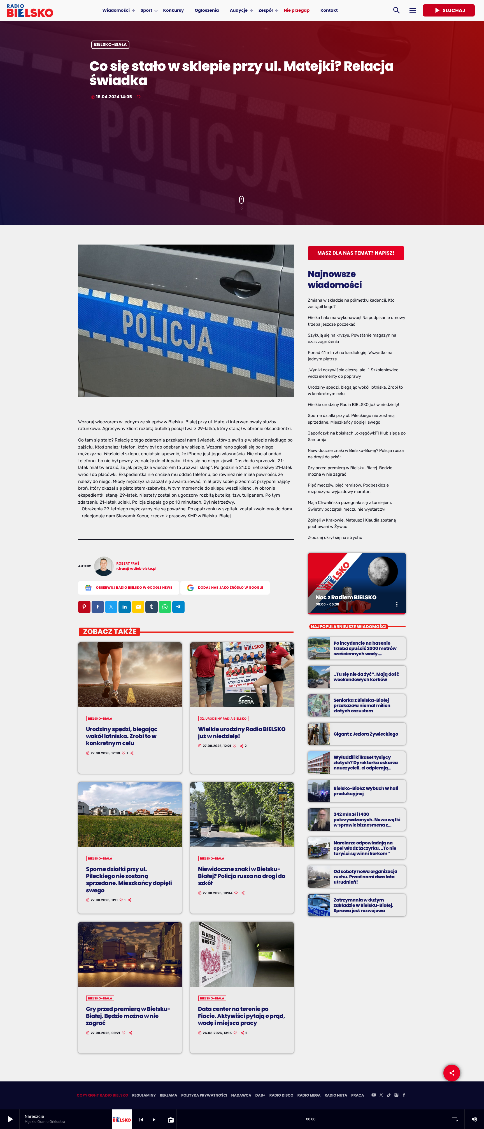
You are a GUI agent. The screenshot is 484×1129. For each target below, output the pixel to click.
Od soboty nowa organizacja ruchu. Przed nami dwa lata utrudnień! (365, 876)
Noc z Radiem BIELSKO (346, 597)
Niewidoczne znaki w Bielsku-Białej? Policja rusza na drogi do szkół (241, 876)
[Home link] (30, 10)
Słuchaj (448, 10)
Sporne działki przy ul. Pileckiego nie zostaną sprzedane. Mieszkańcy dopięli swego (129, 879)
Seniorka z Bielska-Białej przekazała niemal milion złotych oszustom (362, 705)
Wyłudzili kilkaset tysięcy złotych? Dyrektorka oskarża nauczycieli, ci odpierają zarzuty (366, 765)
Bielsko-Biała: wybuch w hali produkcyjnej (366, 791)
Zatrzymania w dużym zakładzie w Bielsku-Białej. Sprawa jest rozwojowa (363, 905)
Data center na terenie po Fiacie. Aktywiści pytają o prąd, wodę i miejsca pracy (241, 1016)
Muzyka (324, 587)
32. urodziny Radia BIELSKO (223, 718)
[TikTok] (389, 1095)
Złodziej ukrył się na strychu (335, 537)
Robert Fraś (128, 563)
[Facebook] (404, 1095)
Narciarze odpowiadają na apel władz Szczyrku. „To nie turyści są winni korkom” (365, 848)
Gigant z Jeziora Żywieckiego (366, 734)
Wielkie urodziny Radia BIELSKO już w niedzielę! (241, 732)
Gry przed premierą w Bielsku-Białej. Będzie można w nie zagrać (128, 1016)
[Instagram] (396, 1095)
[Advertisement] (242, 148)
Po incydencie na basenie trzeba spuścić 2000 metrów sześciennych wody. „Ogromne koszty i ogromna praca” (365, 654)
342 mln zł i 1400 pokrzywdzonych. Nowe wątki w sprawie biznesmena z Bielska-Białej (367, 822)
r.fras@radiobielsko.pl (137, 568)
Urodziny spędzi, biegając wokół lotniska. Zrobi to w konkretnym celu (121, 736)
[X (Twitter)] (381, 1095)
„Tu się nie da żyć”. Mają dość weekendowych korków (366, 677)
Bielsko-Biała (110, 45)
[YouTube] (373, 1095)
